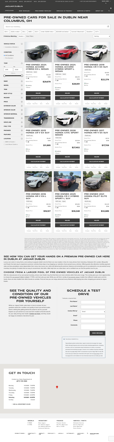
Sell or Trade (61, 426)
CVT (97, 31)
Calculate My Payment (38, 98)
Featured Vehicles (44, 428)
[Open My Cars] (110, 8)
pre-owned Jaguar (74, 277)
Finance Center (61, 423)
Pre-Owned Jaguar (44, 424)
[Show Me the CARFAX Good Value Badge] (87, 84)
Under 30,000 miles (47, 31)
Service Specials (78, 424)
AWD (30, 31)
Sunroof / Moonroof (78, 31)
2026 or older (15, 31)
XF (37, 277)
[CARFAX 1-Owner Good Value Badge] (58, 89)
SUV (37, 31)
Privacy (51, 433)
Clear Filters (29, 36)
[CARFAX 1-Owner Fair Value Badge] (29, 86)
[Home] (7, 10)
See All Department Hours (21, 404)
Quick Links (105, 1)
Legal (60, 433)
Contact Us (31, 434)
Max (14, 66)
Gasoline (90, 31)
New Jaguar (42, 423)
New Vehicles (24, 10)
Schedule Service (78, 423)
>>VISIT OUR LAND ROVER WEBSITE (88, 1)
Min (4, 66)
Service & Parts (83, 10)
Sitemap (70, 433)
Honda (21, 36)
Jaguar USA (80, 434)
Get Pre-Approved (62, 424)
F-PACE (30, 423)
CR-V (6, 31)
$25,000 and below (62, 31)
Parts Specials (77, 426)
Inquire (38, 93)
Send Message (97, 333)
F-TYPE (30, 424)
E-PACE (27, 277)
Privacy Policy (96, 353)
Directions (19, 433)
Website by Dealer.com (94, 434)
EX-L (24, 31)
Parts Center (77, 428)
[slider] (4, 76)
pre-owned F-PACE (18, 277)
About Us (99, 10)
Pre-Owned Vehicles (43, 10)
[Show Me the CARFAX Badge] (29, 216)
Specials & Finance (64, 10)
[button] (38, 72)
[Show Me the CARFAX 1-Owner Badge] (87, 150)
